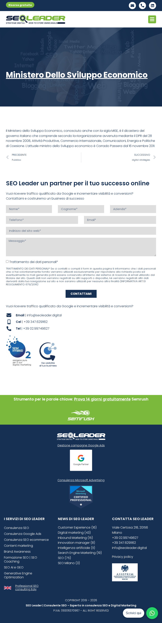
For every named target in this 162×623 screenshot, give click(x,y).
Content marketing (18, 545)
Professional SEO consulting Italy (27, 587)
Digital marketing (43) (74, 532)
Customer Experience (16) (77, 527)
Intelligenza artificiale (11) (76, 548)
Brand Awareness (17, 551)
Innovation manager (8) (76, 542)
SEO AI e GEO (14, 567)
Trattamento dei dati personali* (33, 261)
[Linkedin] (152, 5)
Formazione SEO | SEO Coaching (20, 559)
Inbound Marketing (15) (75, 537)
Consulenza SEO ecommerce (26, 539)
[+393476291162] (142, 5)
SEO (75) (64, 558)
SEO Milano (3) (69, 563)
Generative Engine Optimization (18, 575)
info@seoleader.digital (129, 548)
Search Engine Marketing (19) (80, 552)
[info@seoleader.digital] (132, 5)
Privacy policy (122, 556)
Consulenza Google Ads (22, 534)
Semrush (140, 399)
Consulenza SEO (16, 528)
